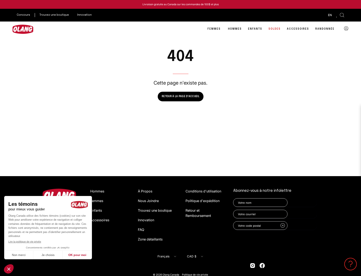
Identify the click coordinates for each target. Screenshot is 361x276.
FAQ (141, 230)
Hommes (97, 191)
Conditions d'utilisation (203, 191)
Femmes (96, 201)
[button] (342, 15)
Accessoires (99, 220)
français (163, 256)
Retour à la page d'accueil (180, 96)
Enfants (96, 210)
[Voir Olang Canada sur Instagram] (252, 265)
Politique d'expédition (203, 201)
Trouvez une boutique (155, 210)
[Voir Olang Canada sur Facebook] (262, 265)
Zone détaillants (150, 239)
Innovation (146, 220)
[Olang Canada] (23, 29)
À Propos (145, 191)
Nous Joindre (148, 201)
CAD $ (191, 256)
